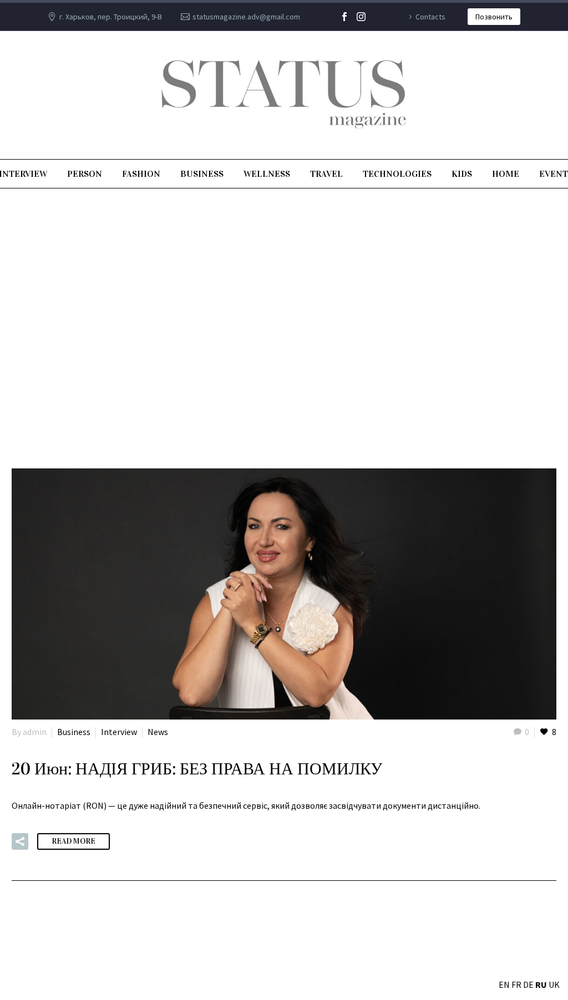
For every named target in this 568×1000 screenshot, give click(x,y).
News (158, 731)
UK (554, 984)
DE (528, 984)
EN (504, 984)
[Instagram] (361, 16)
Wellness (267, 174)
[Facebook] (344, 16)
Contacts (430, 17)
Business (202, 174)
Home (505, 174)
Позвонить (494, 17)
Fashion (141, 174)
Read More (73, 841)
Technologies (397, 174)
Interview (119, 731)
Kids (462, 174)
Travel (326, 174)
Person (84, 174)
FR (516, 984)
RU (541, 984)
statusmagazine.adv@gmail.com (246, 17)
